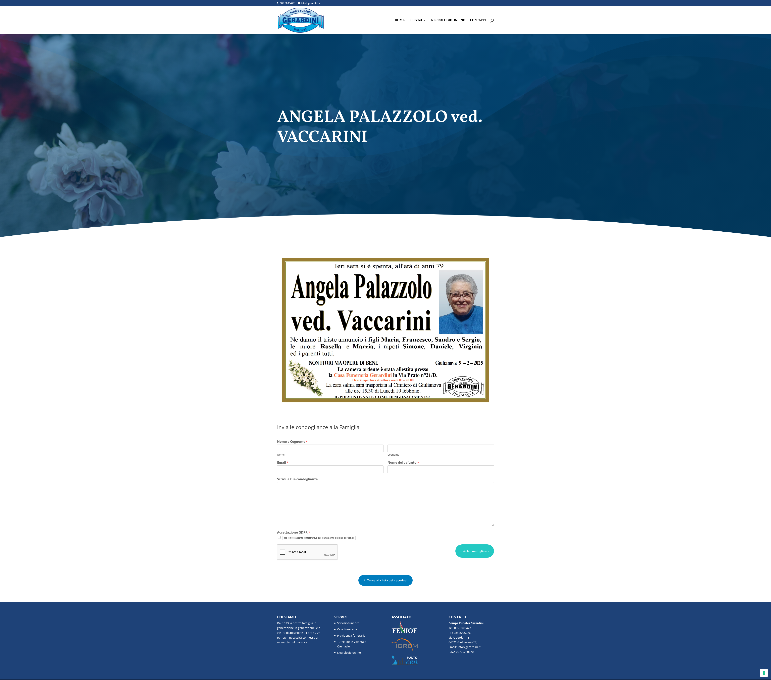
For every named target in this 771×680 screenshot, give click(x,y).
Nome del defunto (403, 462)
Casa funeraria (347, 629)
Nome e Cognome (292, 442)
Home (400, 20)
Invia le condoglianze (475, 551)
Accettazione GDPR (293, 532)
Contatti (478, 20)
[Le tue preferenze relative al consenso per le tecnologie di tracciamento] (764, 673)
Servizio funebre (348, 623)
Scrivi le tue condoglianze (297, 479)
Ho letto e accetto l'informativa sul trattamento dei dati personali (319, 537)
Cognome (393, 454)
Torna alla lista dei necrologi (387, 580)
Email (283, 462)
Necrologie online (448, 20)
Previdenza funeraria (351, 635)
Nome (281, 454)
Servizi (416, 20)
